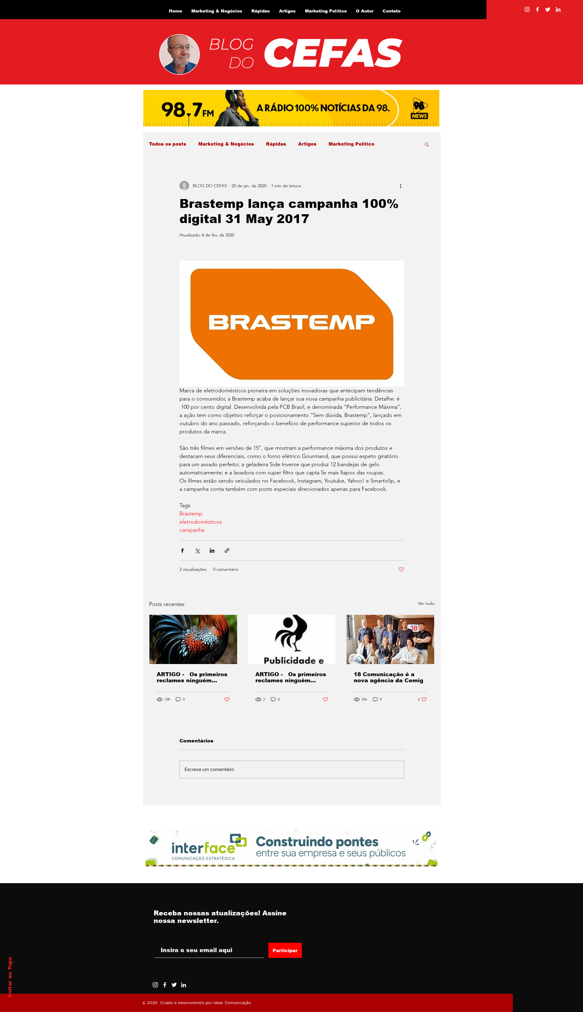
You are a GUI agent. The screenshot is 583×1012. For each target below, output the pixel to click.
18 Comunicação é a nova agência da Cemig (388, 677)
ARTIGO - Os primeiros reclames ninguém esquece (192, 677)
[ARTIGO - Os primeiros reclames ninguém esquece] (193, 639)
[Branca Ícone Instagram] (527, 9)
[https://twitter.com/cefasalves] (547, 9)
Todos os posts (167, 143)
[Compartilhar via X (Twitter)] (197, 550)
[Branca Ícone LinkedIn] (558, 9)
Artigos (307, 143)
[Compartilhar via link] (227, 550)
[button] (427, 144)
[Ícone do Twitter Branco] (174, 984)
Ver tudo (426, 603)
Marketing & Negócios (226, 143)
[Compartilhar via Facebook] (182, 550)
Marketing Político (351, 143)
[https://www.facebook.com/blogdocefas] (537, 9)
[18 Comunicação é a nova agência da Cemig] (390, 639)
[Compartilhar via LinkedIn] (212, 550)
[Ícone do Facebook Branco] (164, 984)
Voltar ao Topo (10, 977)
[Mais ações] (400, 185)
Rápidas (276, 143)
